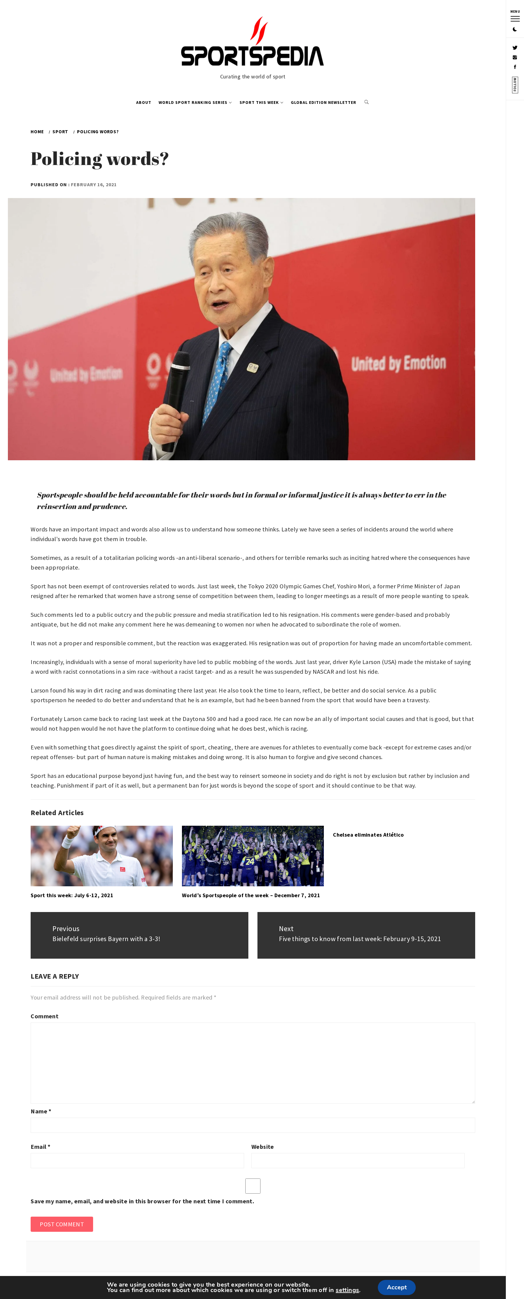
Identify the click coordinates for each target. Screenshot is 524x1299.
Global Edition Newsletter (323, 102)
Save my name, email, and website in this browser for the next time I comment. (142, 1201)
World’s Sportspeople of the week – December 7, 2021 (251, 895)
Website (262, 1146)
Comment (45, 1016)
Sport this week (259, 102)
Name (41, 1111)
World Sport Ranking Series (193, 102)
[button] (515, 30)
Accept (397, 1287)
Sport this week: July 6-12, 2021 (72, 895)
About (143, 102)
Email (40, 1146)
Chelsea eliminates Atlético (368, 834)
